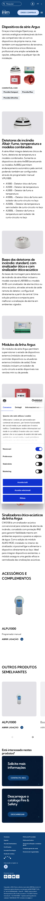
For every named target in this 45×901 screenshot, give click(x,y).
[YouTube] (13, 876)
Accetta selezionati (22, 490)
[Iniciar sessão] (33, 4)
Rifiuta (22, 498)
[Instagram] (17, 876)
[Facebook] (5, 876)
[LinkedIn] (9, 876)
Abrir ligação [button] (12, 639)
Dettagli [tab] (18, 407)
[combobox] (11, 4)
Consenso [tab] (7, 407)
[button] (11, 92)
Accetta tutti (22, 482)
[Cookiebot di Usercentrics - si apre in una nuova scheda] (32, 400)
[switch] (38, 456)
